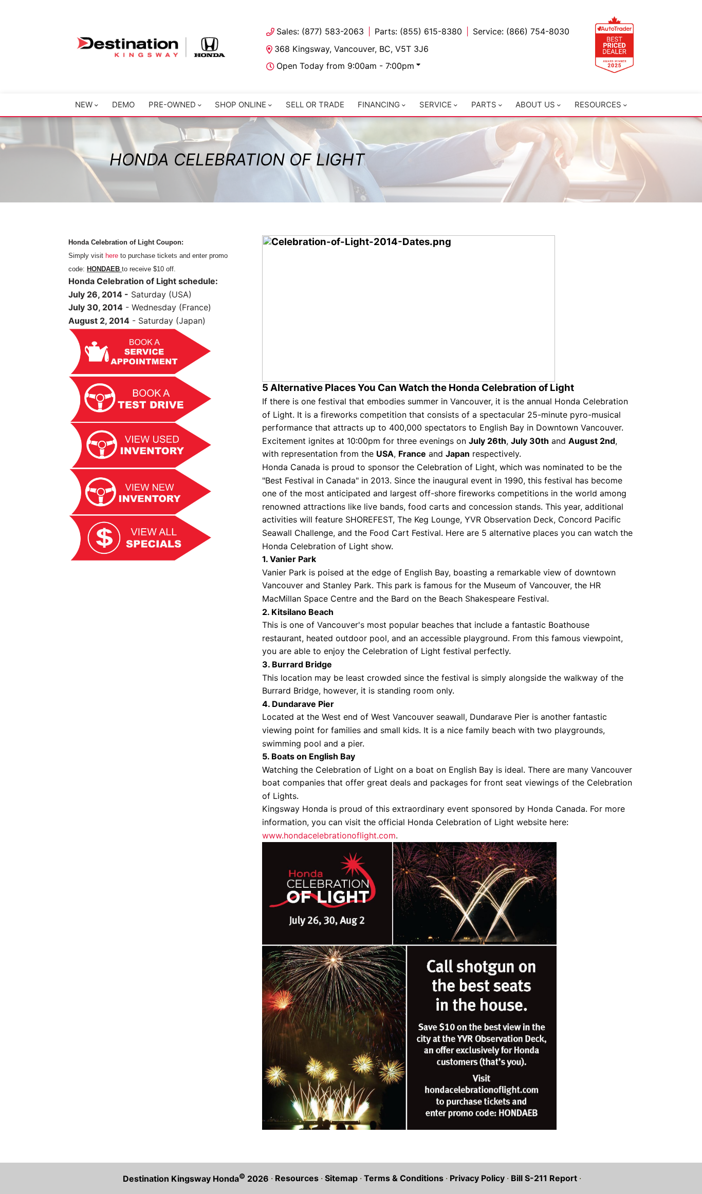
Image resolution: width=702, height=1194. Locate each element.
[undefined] (140, 368)
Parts (483, 104)
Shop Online (240, 104)
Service (435, 104)
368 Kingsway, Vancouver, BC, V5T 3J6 (351, 49)
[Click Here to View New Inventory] (140, 492)
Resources (598, 104)
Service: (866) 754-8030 (521, 31)
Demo (123, 104)
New (84, 104)
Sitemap (341, 1178)
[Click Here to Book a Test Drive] (140, 399)
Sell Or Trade (315, 104)
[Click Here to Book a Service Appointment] (140, 352)
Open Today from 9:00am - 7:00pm (345, 66)
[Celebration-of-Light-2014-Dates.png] (408, 308)
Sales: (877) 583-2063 (320, 31)
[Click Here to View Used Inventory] (140, 445)
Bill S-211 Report (544, 1178)
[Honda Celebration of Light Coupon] (409, 986)
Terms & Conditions (404, 1178)
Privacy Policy (477, 1178)
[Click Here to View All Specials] (140, 538)
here (111, 255)
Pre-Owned (172, 104)
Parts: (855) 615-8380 (418, 31)
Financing (379, 104)
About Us (535, 104)
